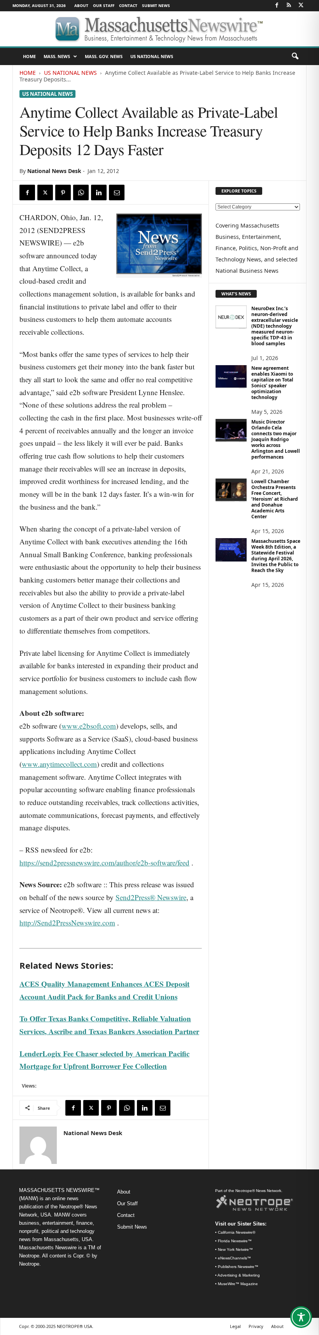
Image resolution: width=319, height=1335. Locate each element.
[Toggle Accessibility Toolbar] (301, 1317)
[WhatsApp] (81, 192)
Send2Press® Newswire (151, 897)
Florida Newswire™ (235, 1241)
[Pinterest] (63, 192)
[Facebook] (276, 5)
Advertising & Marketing (238, 1275)
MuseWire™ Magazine (238, 1284)
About (81, 5)
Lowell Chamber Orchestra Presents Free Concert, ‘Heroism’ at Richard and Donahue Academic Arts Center (274, 499)
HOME (29, 56)
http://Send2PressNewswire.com (67, 922)
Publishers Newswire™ (238, 1266)
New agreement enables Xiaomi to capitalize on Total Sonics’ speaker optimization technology (272, 383)
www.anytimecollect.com (59, 764)
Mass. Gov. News (104, 56)
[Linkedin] (99, 192)
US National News (151, 56)
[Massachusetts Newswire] (159, 28)
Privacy (256, 1326)
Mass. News (57, 56)
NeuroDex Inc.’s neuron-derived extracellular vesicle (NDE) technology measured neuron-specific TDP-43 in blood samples (274, 326)
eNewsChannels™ (234, 1258)
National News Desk (54, 171)
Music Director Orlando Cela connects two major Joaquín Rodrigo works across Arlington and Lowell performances (275, 439)
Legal (235, 1326)
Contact (128, 5)
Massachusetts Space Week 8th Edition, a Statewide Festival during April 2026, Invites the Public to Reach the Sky (275, 556)
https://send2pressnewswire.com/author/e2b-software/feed (104, 862)
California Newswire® (236, 1232)
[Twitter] (300, 5)
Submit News (156, 5)
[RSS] (288, 5)
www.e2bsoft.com (88, 726)
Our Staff (103, 5)
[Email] (116, 192)
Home (27, 72)
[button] (294, 56)
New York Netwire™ (235, 1249)
